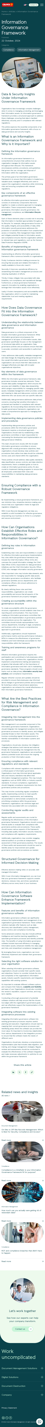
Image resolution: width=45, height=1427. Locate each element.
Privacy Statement (9, 1408)
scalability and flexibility (32, 987)
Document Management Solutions (19, 1368)
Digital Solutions (10, 1377)
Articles (12, 11)
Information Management (29, 50)
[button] (26, 5)
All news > (6, 1095)
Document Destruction (13, 1386)
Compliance (8, 50)
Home (4, 11)
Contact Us (33, 5)
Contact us (20, 1329)
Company (7, 1394)
